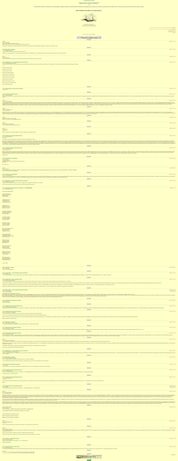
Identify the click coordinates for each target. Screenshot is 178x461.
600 (27, 452)
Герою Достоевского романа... (12, 118)
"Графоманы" (173, 27)
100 (20, 452)
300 (23, 452)
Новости (87, 2)
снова (8, 57)
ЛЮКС (8, 301)
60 (15, 452)
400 (24, 452)
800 (30, 452)
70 (16, 452)
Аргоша (8, 42)
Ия (7, 129)
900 (31, 452)
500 (25, 452)
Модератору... (173, 454)
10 (9, 452)
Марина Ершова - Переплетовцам (13, 351)
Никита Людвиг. (10, 439)
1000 (33, 452)
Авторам (85, 2)
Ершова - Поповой (11, 181)
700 (28, 452)
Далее (5, 451)
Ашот (8, 159)
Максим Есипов (9, 370)
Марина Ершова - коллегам (12, 63)
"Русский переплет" (97, 10)
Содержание (81, 2)
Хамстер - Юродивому (10, 340)
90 (18, 452)
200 (21, 452)
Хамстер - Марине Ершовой (10, 280)
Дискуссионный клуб (94, 2)
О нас (83, 2)
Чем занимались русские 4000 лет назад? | (110, 6)
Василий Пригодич (9, 50)
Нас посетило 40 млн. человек (95, 6)
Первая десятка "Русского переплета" (89, 3)
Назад (3, 451)
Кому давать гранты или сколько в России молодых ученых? (131, 6)
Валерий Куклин (9, 101)
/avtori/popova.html (173, 290)
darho (8, 268)
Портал (79, 2)
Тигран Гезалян (9, 175)
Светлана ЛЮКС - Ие (10, 123)
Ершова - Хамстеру (11, 328)
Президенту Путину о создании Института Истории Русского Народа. (75, 6)
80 (17, 452)
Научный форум (97, 2)
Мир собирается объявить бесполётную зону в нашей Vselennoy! (47, 6)
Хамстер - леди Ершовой (11, 312)
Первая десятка (90, 2)
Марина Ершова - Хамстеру (12, 306)
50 (14, 452)
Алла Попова (9, 290)
